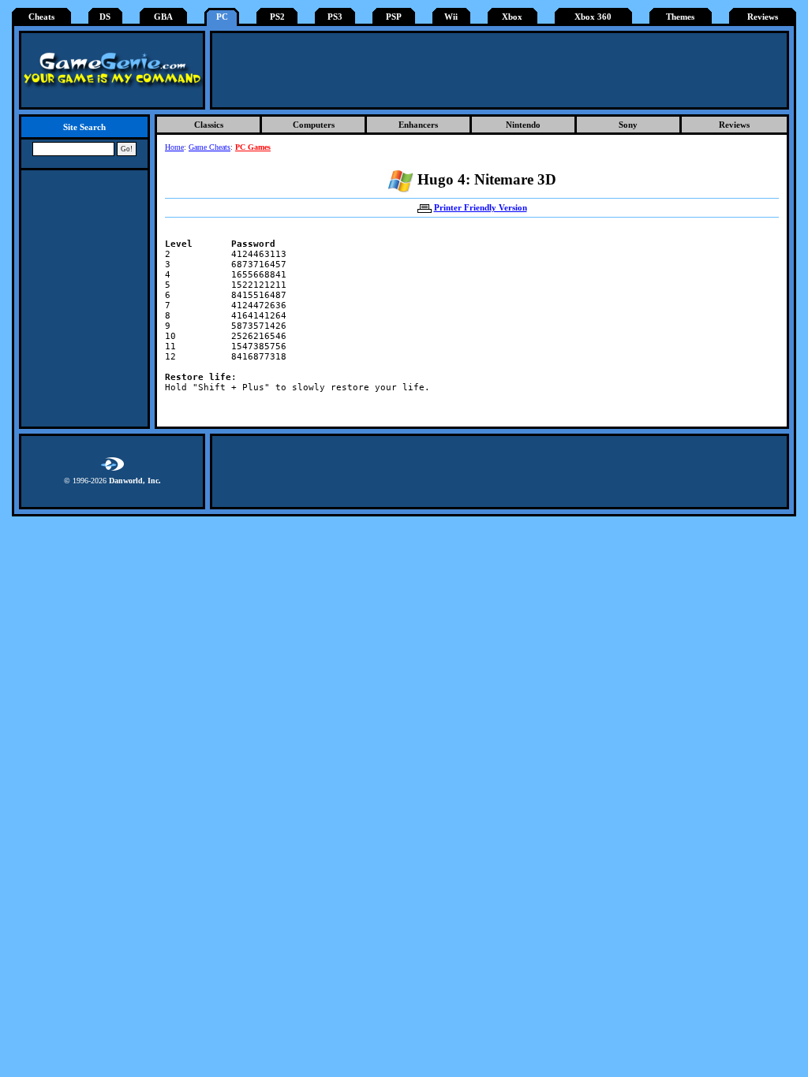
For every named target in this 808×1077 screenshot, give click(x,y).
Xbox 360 (593, 17)
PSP (394, 17)
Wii (451, 17)
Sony (628, 124)
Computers (314, 124)
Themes (680, 17)
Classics (208, 124)
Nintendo (523, 124)
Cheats (41, 17)
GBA (163, 17)
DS (104, 17)
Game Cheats (209, 147)
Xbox (512, 17)
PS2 (277, 17)
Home (174, 147)
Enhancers (418, 124)
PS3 (334, 17)
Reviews (762, 17)
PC (222, 17)
